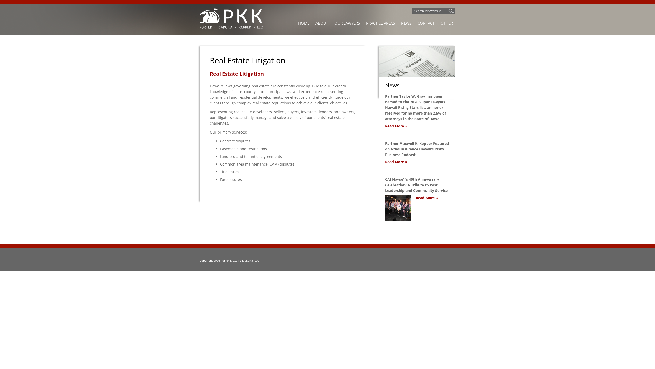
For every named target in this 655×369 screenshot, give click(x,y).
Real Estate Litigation (247, 60)
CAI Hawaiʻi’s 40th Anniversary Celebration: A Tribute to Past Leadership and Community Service (416, 185)
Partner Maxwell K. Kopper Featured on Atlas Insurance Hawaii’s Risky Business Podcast (417, 149)
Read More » (396, 126)
